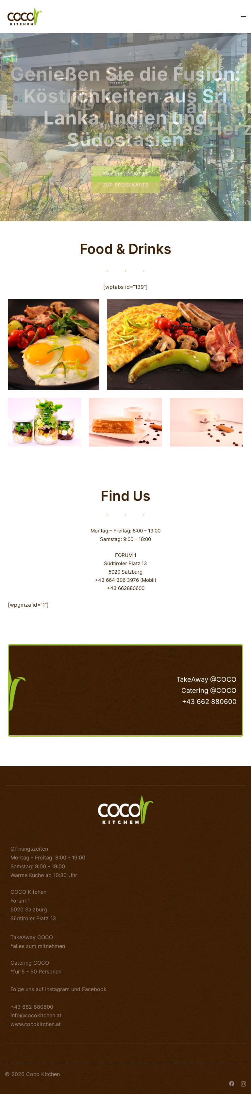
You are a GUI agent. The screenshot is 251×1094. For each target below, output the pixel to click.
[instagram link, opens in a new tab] (243, 1083)
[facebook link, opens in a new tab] (231, 1083)
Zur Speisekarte (125, 173)
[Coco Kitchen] (24, 15)
